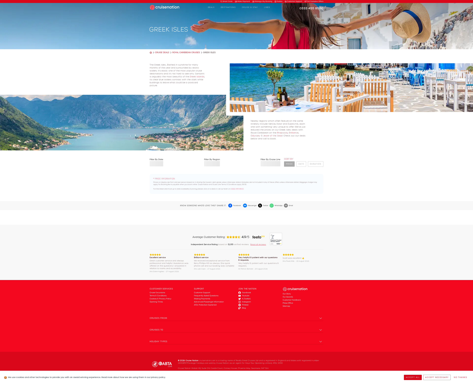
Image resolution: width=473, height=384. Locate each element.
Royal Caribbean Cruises (186, 52)
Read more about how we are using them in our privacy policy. (133, 377)
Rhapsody (282, 132)
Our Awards (288, 297)
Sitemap (286, 306)
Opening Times (156, 302)
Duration (315, 164)
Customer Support (294, 1)
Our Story (287, 294)
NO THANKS (460, 377)
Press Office (288, 303)
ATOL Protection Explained (205, 305)
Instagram (246, 302)
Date (301, 164)
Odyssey (255, 135)
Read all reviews (258, 244)
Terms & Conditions (158, 296)
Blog (244, 308)
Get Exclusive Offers (314, 1)
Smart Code (227, 1)
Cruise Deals (162, 52)
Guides (279, 1)
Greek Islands (197, 76)
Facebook (246, 292)
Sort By (288, 159)
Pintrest (245, 305)
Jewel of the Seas (272, 135)
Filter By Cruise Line (270, 159)
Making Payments (202, 299)
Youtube (245, 296)
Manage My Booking (263, 1)
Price (289, 164)
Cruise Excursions (157, 292)
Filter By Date (156, 159)
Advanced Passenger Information (209, 302)
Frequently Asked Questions (206, 296)
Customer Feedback (292, 300)
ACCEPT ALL (413, 377)
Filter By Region (212, 159)
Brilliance (293, 132)
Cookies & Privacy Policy (160, 299)
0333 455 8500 (237, 189)
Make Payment (243, 1)
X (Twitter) (246, 299)
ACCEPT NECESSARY (437, 377)
